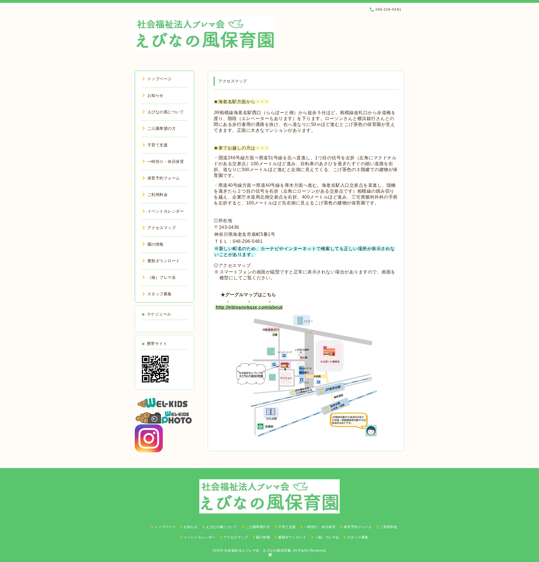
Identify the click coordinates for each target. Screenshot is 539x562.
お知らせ (155, 95)
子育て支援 (157, 145)
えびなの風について (165, 112)
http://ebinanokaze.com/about (249, 307)
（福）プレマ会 (161, 277)
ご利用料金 (157, 194)
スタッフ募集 (159, 294)
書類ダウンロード (163, 261)
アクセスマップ (161, 227)
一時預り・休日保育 (165, 161)
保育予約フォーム (163, 178)
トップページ (159, 79)
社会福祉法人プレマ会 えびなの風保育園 (257, 550)
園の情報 (155, 244)
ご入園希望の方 (161, 128)
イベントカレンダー (165, 211)
